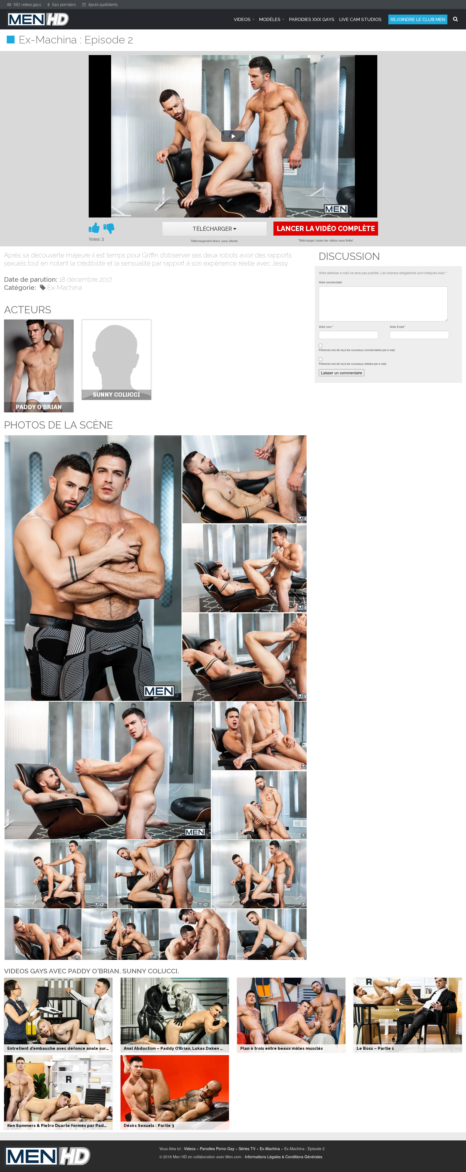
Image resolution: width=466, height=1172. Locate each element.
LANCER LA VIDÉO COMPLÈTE (326, 229)
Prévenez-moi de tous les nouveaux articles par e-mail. (353, 364)
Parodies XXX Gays (311, 19)
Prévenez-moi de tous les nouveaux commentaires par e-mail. (357, 350)
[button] (93, 568)
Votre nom (326, 327)
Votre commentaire (330, 282)
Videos (190, 1148)
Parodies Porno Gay (217, 1148)
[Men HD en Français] (37, 19)
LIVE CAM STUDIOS (360, 19)
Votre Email (398, 327)
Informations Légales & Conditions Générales (283, 1156)
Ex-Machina (64, 287)
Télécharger (213, 229)
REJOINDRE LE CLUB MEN (417, 19)
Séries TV (247, 1148)
